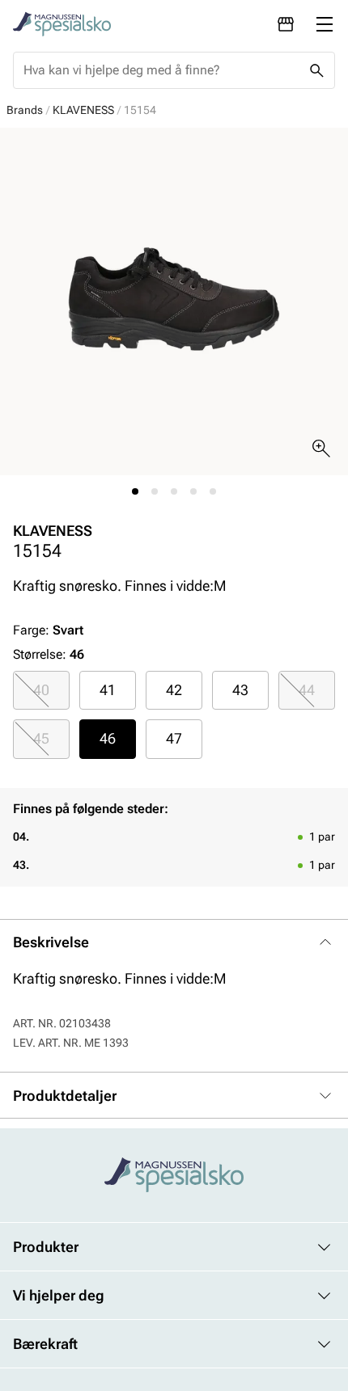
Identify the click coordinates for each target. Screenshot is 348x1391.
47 (174, 738)
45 (41, 738)
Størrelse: (39, 654)
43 (240, 689)
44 (307, 689)
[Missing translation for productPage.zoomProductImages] (321, 448)
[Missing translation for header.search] (316, 70)
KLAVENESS (83, 109)
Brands (24, 109)
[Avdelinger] (285, 24)
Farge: (48, 630)
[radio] (41, 690)
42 (174, 689)
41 (108, 689)
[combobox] (161, 70)
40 (41, 689)
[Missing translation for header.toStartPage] (62, 24)
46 (108, 738)
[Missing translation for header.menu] (324, 24)
